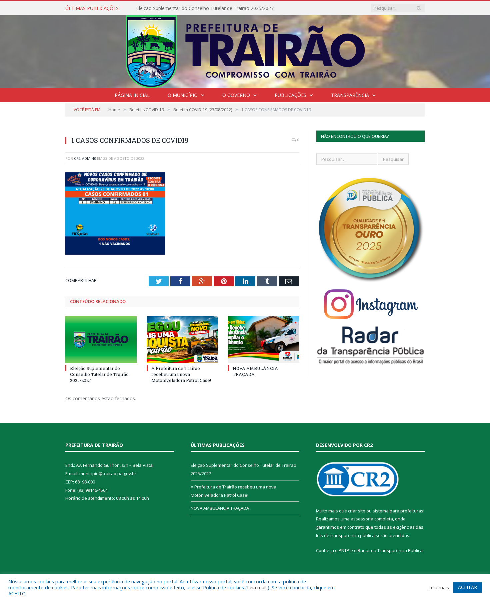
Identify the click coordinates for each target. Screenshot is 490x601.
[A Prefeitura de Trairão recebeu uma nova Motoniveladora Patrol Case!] (182, 339)
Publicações (290, 95)
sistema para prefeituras (398, 511)
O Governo (236, 95)
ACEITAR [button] (467, 587)
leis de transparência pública (345, 535)
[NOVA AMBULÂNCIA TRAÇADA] (263, 339)
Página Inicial (132, 95)
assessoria (362, 519)
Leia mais (257, 587)
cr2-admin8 (85, 158)
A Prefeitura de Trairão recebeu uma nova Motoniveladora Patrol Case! (181, 374)
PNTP (344, 550)
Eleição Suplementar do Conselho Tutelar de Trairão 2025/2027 (205, 8)
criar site (356, 511)
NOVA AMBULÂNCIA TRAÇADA (220, 508)
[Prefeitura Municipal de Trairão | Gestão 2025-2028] (245, 50)
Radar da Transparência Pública (390, 550)
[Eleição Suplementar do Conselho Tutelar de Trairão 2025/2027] (101, 339)
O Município (183, 95)
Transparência (350, 95)
